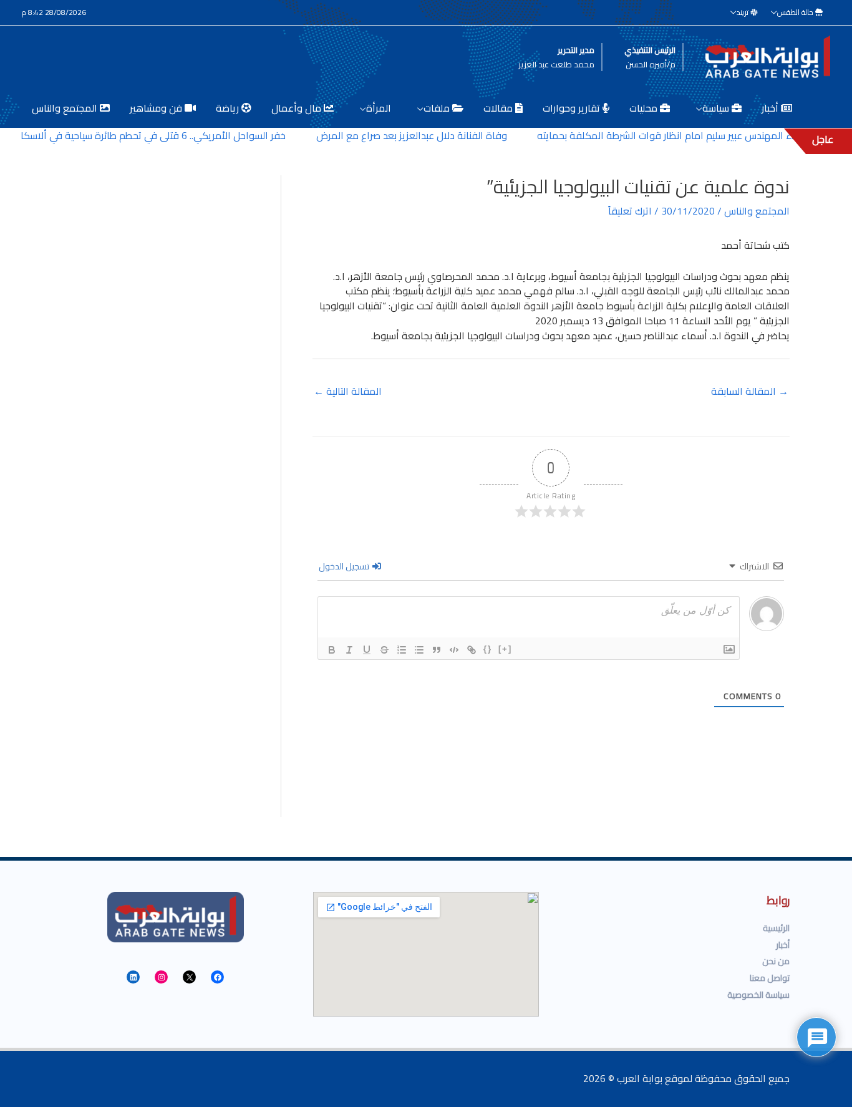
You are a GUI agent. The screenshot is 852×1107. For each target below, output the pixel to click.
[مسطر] (366, 649)
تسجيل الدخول (345, 566)
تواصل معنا (770, 978)
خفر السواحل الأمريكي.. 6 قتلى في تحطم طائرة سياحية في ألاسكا (170, 135)
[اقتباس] (436, 649)
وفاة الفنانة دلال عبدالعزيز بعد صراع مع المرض (429, 135)
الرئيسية (776, 928)
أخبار (783, 945)
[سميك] (332, 649)
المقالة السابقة (749, 391)
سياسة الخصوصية (758, 995)
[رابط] (471, 649)
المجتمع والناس (757, 210)
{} (487, 649)
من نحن (776, 961)
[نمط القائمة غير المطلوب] (419, 649)
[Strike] (384, 649)
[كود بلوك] (454, 649)
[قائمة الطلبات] (401, 649)
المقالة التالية (348, 391)
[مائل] (349, 649)
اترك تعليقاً (630, 210)
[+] (505, 649)
